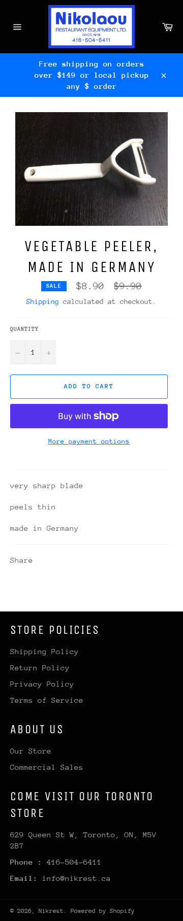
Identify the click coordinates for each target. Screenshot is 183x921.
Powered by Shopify (103, 910)
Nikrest (51, 910)
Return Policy (40, 667)
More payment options (89, 441)
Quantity (24, 329)
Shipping (42, 301)
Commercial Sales (46, 767)
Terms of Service (46, 700)
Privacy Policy (42, 683)
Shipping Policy (44, 651)
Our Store (30, 750)
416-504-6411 (74, 862)
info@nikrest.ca (76, 878)
